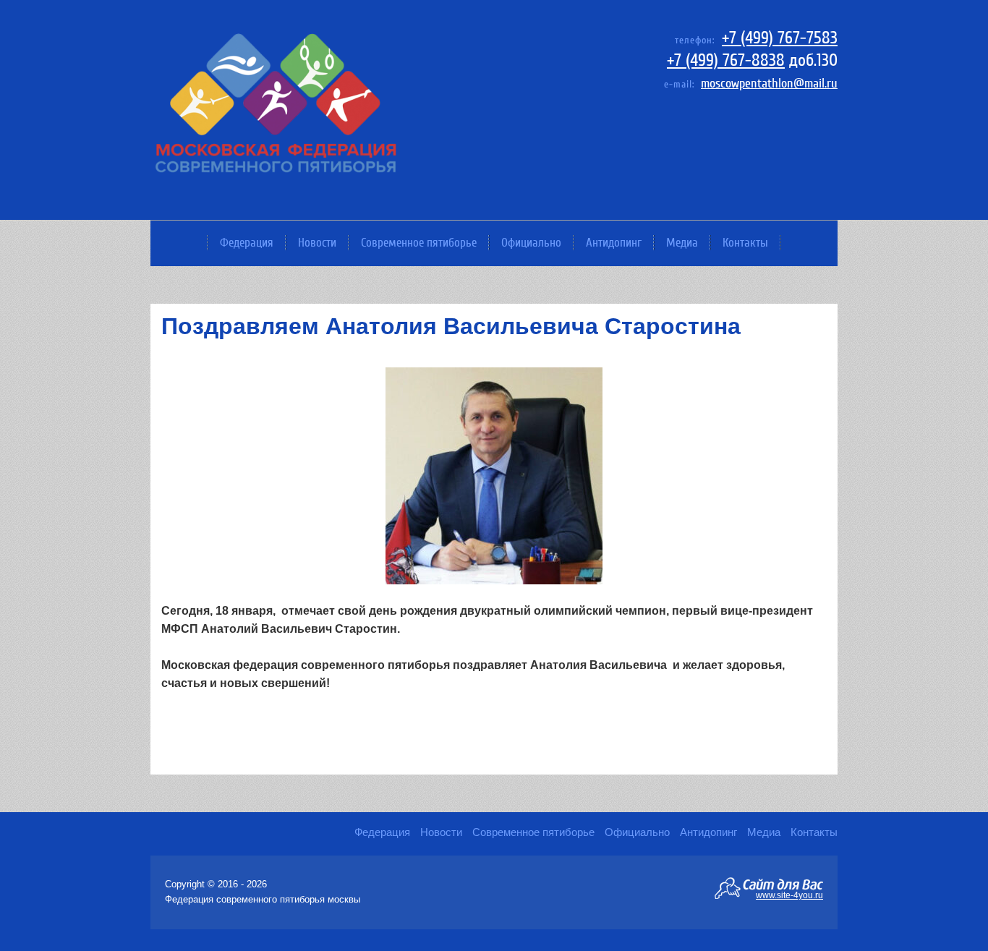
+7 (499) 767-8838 (726, 60)
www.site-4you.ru (789, 894)
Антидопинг (614, 243)
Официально (531, 243)
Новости (317, 243)
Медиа (682, 243)
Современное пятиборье (419, 243)
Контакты (745, 243)
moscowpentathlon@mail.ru (769, 83)
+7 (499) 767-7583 (780, 38)
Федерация (246, 243)
